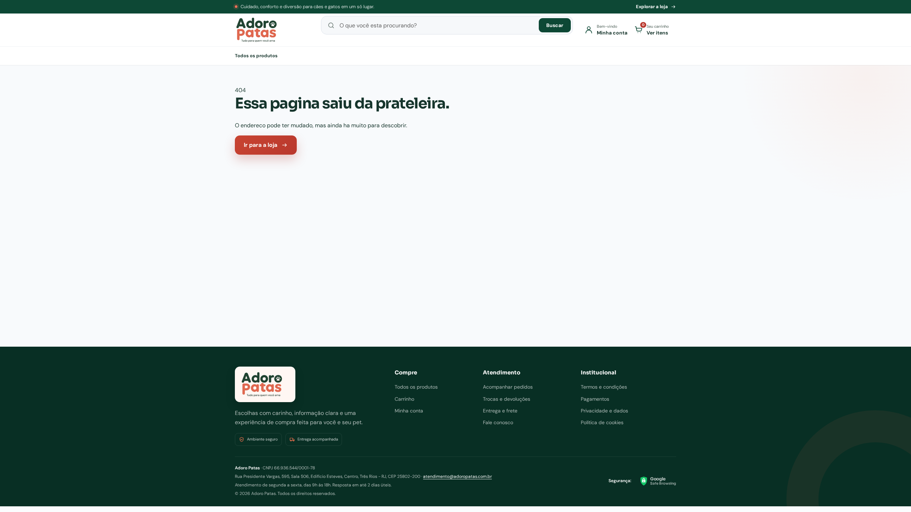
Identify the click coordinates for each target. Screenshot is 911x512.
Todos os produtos (256, 56)
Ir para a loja (260, 145)
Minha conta (409, 410)
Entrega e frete (500, 410)
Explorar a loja (652, 7)
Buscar (554, 25)
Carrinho (404, 399)
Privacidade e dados (604, 410)
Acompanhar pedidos (508, 387)
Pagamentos (595, 399)
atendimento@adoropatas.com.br (457, 476)
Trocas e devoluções (506, 399)
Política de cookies (602, 422)
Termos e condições (604, 387)
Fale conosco (498, 422)
